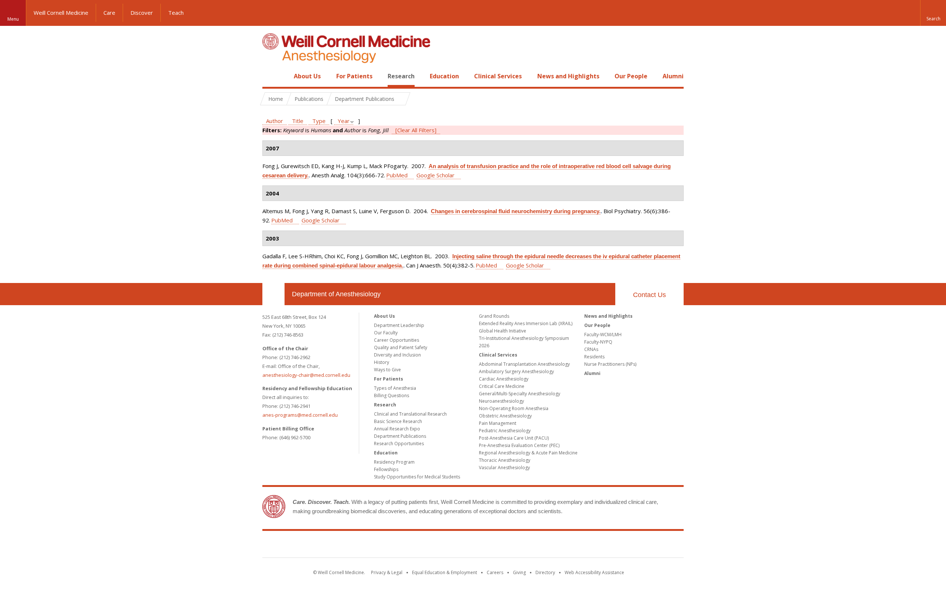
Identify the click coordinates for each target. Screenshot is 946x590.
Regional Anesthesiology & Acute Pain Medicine (528, 453)
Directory (545, 572)
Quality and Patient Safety (400, 347)
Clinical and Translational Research (410, 414)
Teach (176, 12)
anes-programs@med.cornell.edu (300, 415)
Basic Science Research (398, 421)
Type (319, 121)
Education (444, 76)
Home (270, 76)
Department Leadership (399, 325)
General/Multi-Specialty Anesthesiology (519, 394)
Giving (519, 572)
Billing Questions (391, 395)
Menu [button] (13, 19)
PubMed (397, 175)
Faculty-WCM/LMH (603, 334)
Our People (631, 76)
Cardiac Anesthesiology (503, 379)
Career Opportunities (396, 340)
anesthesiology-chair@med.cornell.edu (306, 375)
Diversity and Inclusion (397, 355)
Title (297, 121)
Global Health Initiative (502, 331)
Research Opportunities (399, 443)
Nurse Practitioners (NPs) (610, 364)
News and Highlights (568, 76)
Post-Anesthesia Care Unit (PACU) (514, 438)
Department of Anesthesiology (336, 294)
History (381, 362)
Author (274, 121)
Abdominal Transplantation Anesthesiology (524, 364)
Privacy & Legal (386, 572)
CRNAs (591, 349)
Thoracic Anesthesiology (504, 460)
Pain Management (497, 423)
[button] (933, 13)
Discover (141, 12)
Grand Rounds (494, 316)
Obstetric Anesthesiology (505, 416)
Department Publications (400, 436)
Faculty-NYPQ (598, 342)
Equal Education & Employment (444, 572)
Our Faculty (386, 333)
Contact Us (649, 295)
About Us (307, 76)
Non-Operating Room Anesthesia (513, 408)
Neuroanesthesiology (501, 401)
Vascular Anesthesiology (504, 467)
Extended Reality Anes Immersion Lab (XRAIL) (525, 323)
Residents (594, 357)
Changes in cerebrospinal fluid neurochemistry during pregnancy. (515, 211)
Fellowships (386, 469)
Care (109, 12)
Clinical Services (498, 76)
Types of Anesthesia (395, 388)
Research (401, 76)
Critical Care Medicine (501, 386)
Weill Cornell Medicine (61, 12)
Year (344, 121)
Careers (495, 572)
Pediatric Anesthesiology (505, 430)
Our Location (273, 294)
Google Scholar (435, 175)
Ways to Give (387, 369)
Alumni (673, 76)
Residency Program (394, 462)
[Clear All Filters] (415, 130)
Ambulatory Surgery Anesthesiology (516, 371)
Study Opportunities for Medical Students (417, 477)
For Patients (354, 76)
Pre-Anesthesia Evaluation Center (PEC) (519, 445)
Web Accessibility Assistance (594, 572)
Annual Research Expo (397, 429)
